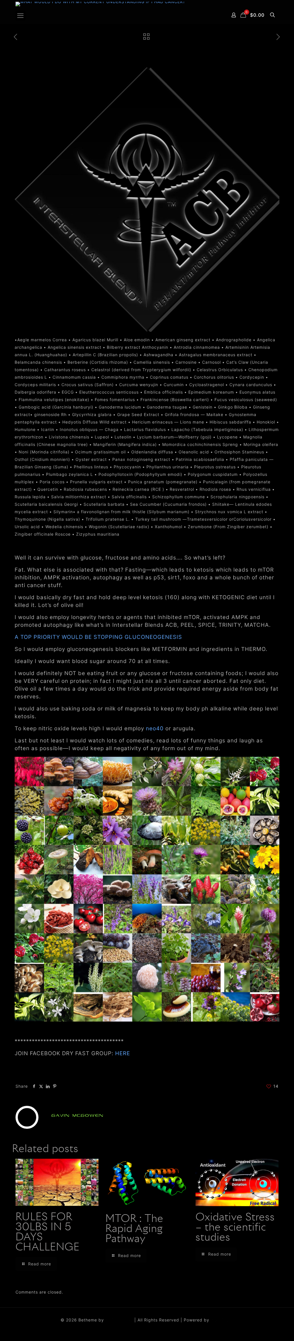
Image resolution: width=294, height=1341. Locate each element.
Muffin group (119, 1319)
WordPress (222, 1319)
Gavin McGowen (77, 1115)
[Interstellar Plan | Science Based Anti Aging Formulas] (100, 4)
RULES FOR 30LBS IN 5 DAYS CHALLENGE (48, 1232)
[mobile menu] (20, 15)
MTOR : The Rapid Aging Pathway (134, 1229)
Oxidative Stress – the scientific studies (235, 1227)
